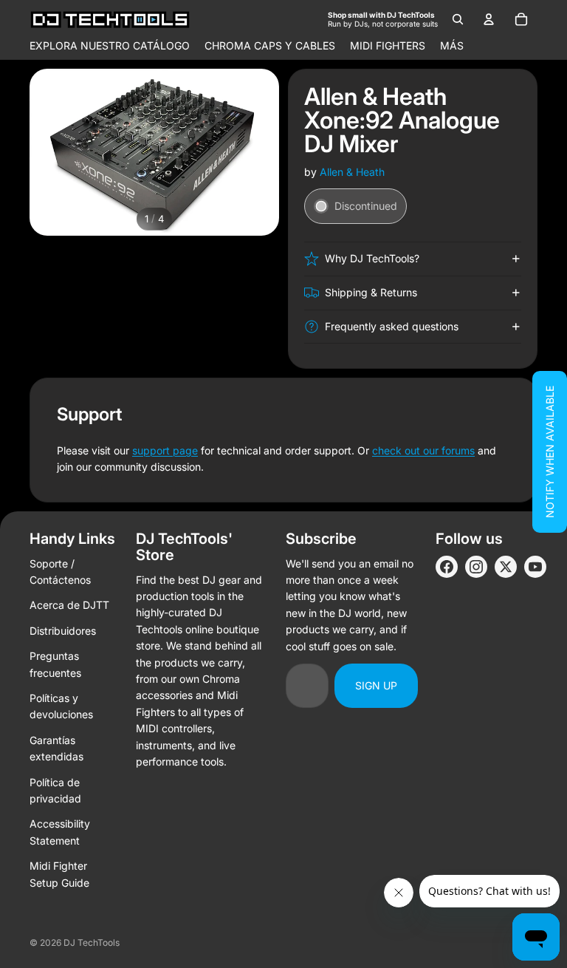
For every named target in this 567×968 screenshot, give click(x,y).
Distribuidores (63, 630)
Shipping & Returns (371, 292)
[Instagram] (476, 567)
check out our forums (423, 450)
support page (165, 450)
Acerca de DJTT (69, 605)
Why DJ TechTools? (372, 258)
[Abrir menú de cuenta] (488, 19)
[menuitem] (452, 46)
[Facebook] (447, 567)
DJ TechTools (91, 942)
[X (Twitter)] (506, 567)
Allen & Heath (352, 172)
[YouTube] (535, 567)
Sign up (376, 685)
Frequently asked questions (391, 326)
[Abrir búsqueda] (457, 19)
